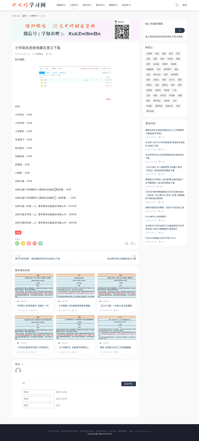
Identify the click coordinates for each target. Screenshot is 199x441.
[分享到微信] (17, 243)
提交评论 (129, 384)
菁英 (164, 80)
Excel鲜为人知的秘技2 (156, 217)
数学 (171, 53)
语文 (178, 53)
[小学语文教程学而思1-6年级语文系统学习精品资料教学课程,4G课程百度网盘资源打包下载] (34, 327)
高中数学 (167, 69)
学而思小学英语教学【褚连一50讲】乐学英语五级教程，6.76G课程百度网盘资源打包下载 (33, 306)
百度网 (149, 53)
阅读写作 (169, 106)
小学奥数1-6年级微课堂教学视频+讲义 (74, 306)
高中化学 (157, 74)
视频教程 (150, 69)
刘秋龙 (156, 80)
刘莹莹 (166, 90)
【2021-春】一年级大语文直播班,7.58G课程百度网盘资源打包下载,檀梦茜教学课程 (116, 306)
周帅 (180, 85)
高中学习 (100, 5)
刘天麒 (172, 95)
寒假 (148, 80)
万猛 (148, 95)
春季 (148, 64)
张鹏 (180, 95)
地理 (166, 74)
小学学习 (74, 5)
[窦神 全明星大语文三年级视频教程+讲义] (117, 327)
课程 (173, 85)
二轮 (174, 90)
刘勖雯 (173, 64)
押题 (155, 95)
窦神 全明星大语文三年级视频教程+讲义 (116, 347)
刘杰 (178, 106)
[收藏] (126, 243)
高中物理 (174, 74)
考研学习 (113, 5)
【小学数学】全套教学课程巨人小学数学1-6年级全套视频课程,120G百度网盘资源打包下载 (74, 347)
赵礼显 (156, 64)
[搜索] (177, 5)
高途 (176, 69)
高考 (157, 53)
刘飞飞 (172, 80)
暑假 (180, 80)
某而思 (165, 64)
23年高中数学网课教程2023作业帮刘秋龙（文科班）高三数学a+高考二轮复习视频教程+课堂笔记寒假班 (165, 195)
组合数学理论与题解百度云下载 (121, 259)
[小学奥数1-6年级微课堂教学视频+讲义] (75, 286)
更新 (157, 85)
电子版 (163, 95)
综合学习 (126, 5)
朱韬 (148, 74)
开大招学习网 (29, 5)
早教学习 (61, 5)
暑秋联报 (158, 106)
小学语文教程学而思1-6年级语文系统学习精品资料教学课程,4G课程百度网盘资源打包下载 (34, 347)
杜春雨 (149, 106)
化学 (159, 69)
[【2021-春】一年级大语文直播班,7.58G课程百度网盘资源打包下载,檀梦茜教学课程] (117, 286)
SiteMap (91, 434)
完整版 (149, 90)
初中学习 (87, 5)
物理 (164, 53)
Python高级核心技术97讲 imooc (160, 238)
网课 (155, 59)
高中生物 (150, 111)
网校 (178, 59)
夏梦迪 (165, 85)
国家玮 (158, 90)
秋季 (162, 59)
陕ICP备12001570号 (103, 434)
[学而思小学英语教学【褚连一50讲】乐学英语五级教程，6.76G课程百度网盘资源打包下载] (34, 286)
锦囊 (18, 233)
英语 (148, 59)
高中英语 (157, 101)
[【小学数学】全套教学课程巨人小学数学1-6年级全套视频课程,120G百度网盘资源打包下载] (75, 327)
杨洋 (148, 101)
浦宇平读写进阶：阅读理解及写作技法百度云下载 (37, 259)
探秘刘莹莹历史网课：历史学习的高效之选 (164, 208)
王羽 (174, 101)
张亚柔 (166, 101)
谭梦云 (149, 85)
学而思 (170, 59)
